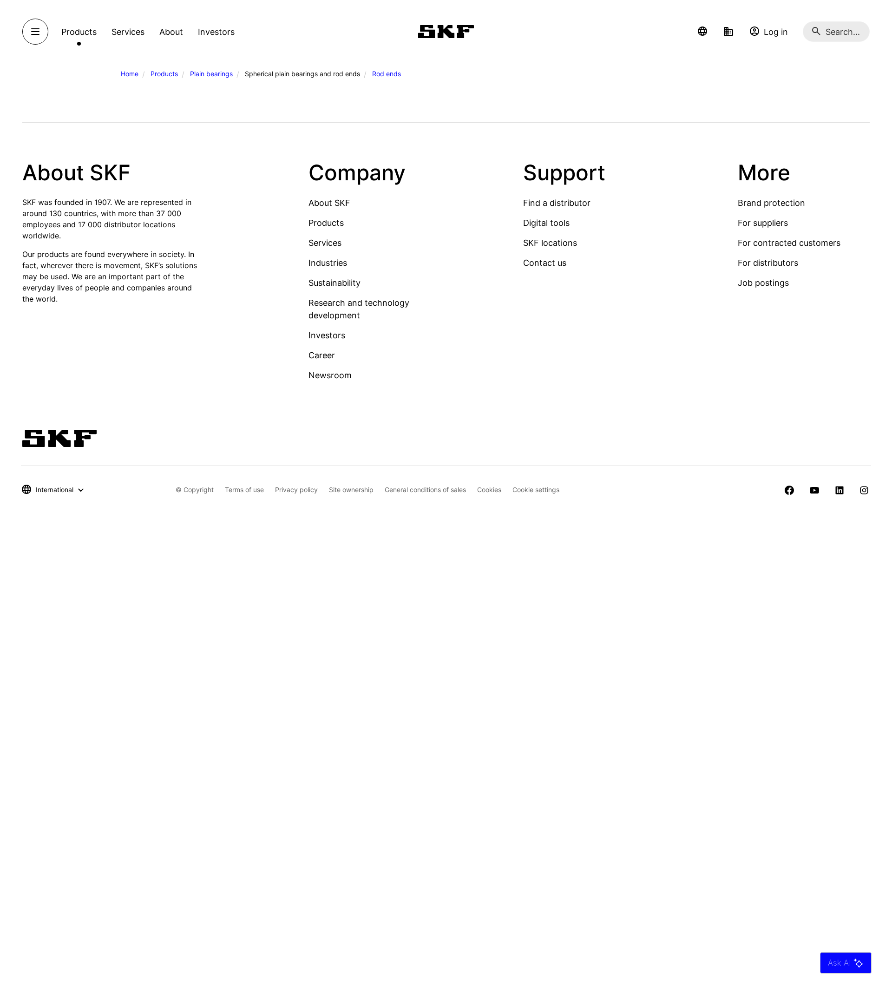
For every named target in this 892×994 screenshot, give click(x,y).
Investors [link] (216, 32)
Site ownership (351, 490)
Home (129, 74)
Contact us (544, 263)
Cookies (489, 490)
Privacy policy (296, 490)
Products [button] (79, 32)
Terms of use (244, 490)
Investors (326, 335)
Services (324, 243)
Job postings (763, 283)
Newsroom (330, 375)
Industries (327, 263)
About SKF (329, 203)
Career (321, 355)
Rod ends (386, 74)
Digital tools (546, 223)
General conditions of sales (425, 490)
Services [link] (128, 32)
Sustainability (334, 283)
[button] (702, 31)
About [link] (171, 32)
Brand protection (771, 203)
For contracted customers (789, 243)
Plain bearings (211, 74)
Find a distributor (556, 203)
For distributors (768, 263)
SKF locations (550, 243)
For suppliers (763, 223)
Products (164, 74)
